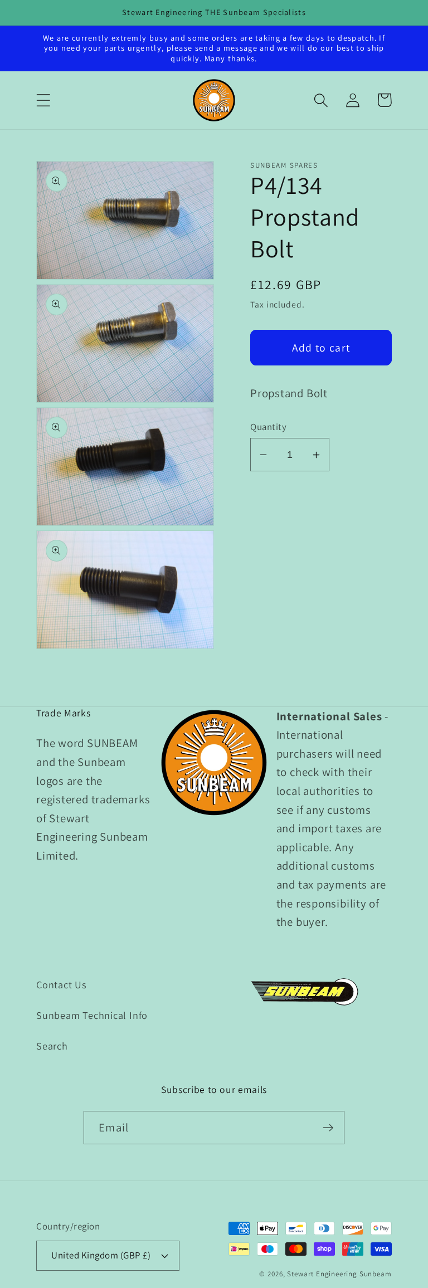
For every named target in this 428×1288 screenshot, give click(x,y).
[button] (43, 100)
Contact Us (61, 984)
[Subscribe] (328, 1128)
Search (52, 1045)
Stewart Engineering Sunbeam (339, 1274)
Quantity (268, 427)
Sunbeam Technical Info (92, 1015)
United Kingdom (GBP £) (100, 1255)
